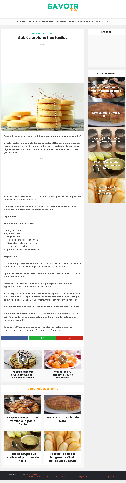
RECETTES (34, 21)
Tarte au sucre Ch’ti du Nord (63, 419)
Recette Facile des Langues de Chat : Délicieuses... (106, 190)
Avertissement (119, 477)
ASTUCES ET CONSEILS (90, 21)
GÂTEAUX (47, 21)
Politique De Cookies (37, 477)
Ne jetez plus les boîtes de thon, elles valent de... (106, 140)
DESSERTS (61, 21)
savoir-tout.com (32, 474)
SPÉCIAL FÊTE (48, 33)
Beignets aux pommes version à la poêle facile (23, 421)
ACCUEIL (22, 21)
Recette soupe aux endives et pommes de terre (23, 457)
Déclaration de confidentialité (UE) (97, 477)
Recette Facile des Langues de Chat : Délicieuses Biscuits (63, 457)
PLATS (72, 21)
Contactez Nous (54, 477)
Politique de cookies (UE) (72, 477)
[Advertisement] (42, 62)
